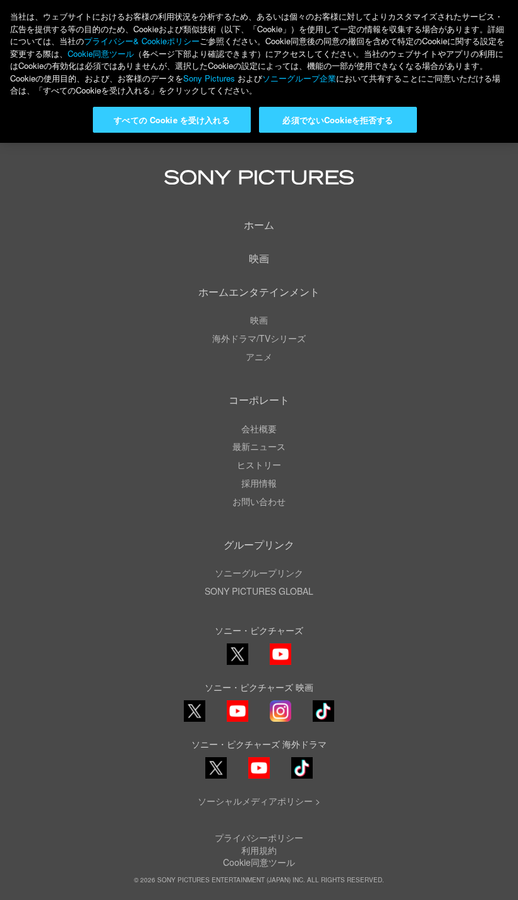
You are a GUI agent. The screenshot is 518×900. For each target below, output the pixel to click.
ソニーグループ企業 (299, 78)
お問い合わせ (259, 501)
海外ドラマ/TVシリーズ (259, 338)
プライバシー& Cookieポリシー (142, 41)
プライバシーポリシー (259, 837)
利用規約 (259, 850)
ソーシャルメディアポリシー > (259, 800)
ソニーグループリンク (259, 572)
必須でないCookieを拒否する (337, 120)
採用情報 (259, 483)
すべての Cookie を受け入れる (171, 120)
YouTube (280, 664)
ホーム (259, 224)
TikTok (323, 721)
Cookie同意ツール (259, 862)
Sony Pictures (209, 78)
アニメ (259, 356)
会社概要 (259, 428)
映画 (259, 258)
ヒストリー (259, 464)
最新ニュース (259, 446)
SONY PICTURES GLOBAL (259, 591)
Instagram (280, 721)
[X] (194, 711)
